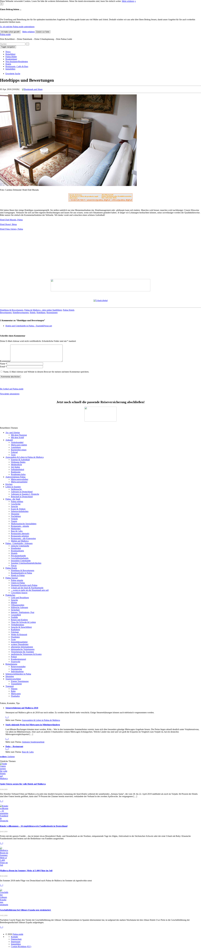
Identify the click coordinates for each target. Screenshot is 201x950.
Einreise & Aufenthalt (20, 459)
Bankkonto (16, 472)
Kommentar (5, 361)
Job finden (15, 467)
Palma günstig (17, 580)
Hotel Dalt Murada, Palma (11, 220)
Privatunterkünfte (18, 556)
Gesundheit (16, 615)
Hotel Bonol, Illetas (8, 224)
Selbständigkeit (17, 469)
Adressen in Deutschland (22, 491)
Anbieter (7, 756)
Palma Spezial (11, 578)
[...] (6, 717)
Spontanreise (16, 669)
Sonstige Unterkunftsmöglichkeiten (26, 563)
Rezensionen (52, 312)
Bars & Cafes (17, 531)
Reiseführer (10, 54)
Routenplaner (11, 59)
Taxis (13, 455)
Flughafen (15, 696)
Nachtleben (16, 516)
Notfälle (14, 617)
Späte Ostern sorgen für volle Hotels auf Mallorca (23, 784)
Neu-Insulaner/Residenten (16, 61)
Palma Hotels (68, 310)
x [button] (135, 1)
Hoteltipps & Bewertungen (11, 310)
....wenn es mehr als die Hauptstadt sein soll (30, 590)
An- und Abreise (12, 432)
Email (2, 366)
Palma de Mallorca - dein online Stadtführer (43, 310)
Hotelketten (16, 548)
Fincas (14, 565)
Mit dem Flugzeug (19, 435)
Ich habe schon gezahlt (10, 32)
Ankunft (9, 440)
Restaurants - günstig (20, 526)
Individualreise (17, 671)
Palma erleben (17, 501)
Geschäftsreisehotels (19, 558)
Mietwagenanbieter (19, 482)
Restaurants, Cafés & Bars (16, 66)
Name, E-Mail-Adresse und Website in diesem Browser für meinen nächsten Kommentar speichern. (46, 372)
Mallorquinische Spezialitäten (23, 523)
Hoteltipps (41, 312)
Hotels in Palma (18, 575)
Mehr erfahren (128, 1)
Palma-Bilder (11, 56)
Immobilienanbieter (19, 642)
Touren (14, 521)
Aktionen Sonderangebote (33, 742)
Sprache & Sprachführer (21, 627)
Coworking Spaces (19, 592)
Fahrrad (14, 452)
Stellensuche (16, 489)
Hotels (8, 64)
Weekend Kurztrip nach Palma (24, 585)
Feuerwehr (15, 661)
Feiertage (15, 632)
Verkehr (14, 519)
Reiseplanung (11, 664)
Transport (9, 686)
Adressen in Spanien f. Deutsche (25, 494)
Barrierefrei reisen (18, 450)
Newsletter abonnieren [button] (9, 394)
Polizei (14, 657)
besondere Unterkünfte (21, 560)
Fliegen (14, 689)
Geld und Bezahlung (20, 597)
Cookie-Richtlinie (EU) (21, 946)
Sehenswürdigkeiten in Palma (18, 674)
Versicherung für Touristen (22, 652)
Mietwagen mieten (19, 445)
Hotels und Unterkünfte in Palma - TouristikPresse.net (28, 326)
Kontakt (14, 936)
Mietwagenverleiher (19, 479)
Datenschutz (16, 939)
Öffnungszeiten (17, 605)
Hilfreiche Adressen (19, 607)
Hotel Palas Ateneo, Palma (11, 229)
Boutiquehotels (17, 551)
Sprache (14, 506)
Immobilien (10, 69)
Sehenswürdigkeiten (19, 511)
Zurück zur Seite (42, 32)
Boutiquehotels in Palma (21, 573)
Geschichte (16, 504)
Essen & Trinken (18, 509)
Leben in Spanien (13, 487)
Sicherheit (15, 610)
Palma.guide (5, 34)
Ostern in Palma (18, 583)
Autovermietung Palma (15, 477)
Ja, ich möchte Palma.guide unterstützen (17, 26)
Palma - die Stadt (12, 499)
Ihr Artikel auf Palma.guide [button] (11, 389)
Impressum (15, 941)
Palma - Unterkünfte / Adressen (19, 543)
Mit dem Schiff (17, 437)
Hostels (14, 553)
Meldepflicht (16, 464)
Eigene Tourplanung (20, 681)
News (8, 51)
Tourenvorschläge (13, 679)
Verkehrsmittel (17, 442)
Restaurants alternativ (20, 533)
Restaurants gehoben (20, 536)
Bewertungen (6, 312)
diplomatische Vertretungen (22, 649)
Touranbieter (16, 684)
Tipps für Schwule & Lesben (23, 622)
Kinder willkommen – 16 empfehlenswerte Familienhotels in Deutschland (33, 826)
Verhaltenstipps (17, 624)
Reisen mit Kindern (19, 620)
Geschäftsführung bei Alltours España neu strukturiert (25, 910)
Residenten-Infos (18, 474)
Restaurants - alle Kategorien (23, 538)
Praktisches (10, 595)
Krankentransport (18, 659)
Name (2, 364)
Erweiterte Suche (12, 73)
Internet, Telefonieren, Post (22, 612)
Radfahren (15, 629)
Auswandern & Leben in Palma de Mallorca (24, 457)
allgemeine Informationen (22, 647)
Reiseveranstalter (18, 666)
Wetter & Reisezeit (19, 634)
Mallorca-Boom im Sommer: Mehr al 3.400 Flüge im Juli (26, 870)
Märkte (14, 602)
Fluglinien (15, 637)
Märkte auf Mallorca (20, 541)
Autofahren (16, 447)
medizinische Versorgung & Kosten (26, 654)
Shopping (15, 514)
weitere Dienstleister (19, 644)
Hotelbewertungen (21, 312)
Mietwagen (16, 693)
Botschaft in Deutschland (22, 496)
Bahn (13, 691)
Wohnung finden (18, 462)
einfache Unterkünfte (20, 546)
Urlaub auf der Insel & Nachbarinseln (27, 588)
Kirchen (8, 484)
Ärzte (13, 639)
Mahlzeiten (16, 528)
